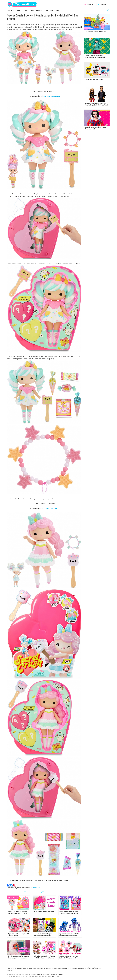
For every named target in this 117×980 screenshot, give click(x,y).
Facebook (103, 4)
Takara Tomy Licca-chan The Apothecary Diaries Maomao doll (95, 56)
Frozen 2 (67, 967)
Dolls (25, 10)
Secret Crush (11, 892)
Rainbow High (90, 968)
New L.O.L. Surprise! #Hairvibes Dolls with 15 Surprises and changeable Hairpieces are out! (68, 957)
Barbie (11, 967)
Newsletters (46, 975)
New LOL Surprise (72, 968)
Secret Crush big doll (38, 892)
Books (58, 10)
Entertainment (14, 10)
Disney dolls (35, 967)
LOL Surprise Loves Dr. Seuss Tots (95, 31)
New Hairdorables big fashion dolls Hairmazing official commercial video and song (18, 957)
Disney (30, 967)
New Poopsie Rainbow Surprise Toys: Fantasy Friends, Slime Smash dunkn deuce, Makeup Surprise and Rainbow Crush (42, 935)
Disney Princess (42, 967)
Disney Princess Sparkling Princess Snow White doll (95, 128)
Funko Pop (71, 967)
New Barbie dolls (59, 968)
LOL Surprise (88, 967)
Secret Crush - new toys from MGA (43, 911)
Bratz (28, 967)
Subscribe (90, 4)
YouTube (60, 975)
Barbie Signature (22, 967)
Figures (39, 10)
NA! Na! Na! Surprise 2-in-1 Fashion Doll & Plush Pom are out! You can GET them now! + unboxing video (44, 957)
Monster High (36, 968)
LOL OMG (83, 967)
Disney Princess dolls (51, 967)
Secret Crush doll (21, 892)
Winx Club (98, 968)
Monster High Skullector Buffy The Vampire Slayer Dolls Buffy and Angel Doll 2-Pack (96, 104)
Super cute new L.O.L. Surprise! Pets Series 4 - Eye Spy (18, 935)
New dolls (65, 968)
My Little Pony (51, 968)
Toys (32, 10)
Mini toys (101, 967)
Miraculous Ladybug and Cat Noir (24, 968)
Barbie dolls (15, 967)
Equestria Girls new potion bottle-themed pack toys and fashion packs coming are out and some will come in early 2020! (70, 935)
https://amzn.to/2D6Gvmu (51, 96)
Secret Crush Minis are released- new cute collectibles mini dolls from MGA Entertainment (17, 912)
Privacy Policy (56, 976)
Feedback (39, 975)
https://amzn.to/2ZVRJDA (51, 508)
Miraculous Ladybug (12, 968)
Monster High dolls (43, 968)
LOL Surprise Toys (95, 967)
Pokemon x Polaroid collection (94, 79)
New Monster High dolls (81, 968)
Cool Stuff (49, 10)
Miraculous (106, 967)
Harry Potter (77, 967)
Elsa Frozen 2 (61, 967)
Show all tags (10, 970)
